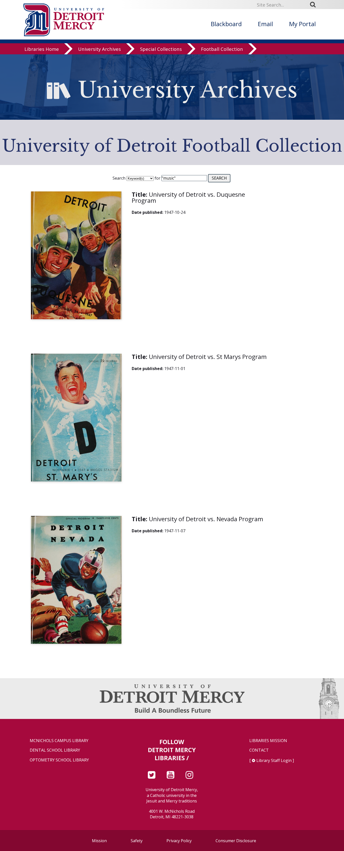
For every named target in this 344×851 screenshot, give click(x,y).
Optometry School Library (59, 760)
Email (265, 24)
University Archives (99, 49)
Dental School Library (55, 750)
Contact (259, 750)
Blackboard (226, 24)
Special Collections (161, 49)
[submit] (314, 4)
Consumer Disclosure (236, 840)
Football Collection (222, 49)
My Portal (302, 24)
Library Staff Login (274, 760)
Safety (137, 840)
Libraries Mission (268, 740)
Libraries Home (41, 49)
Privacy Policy (179, 840)
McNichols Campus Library (59, 740)
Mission (99, 840)
